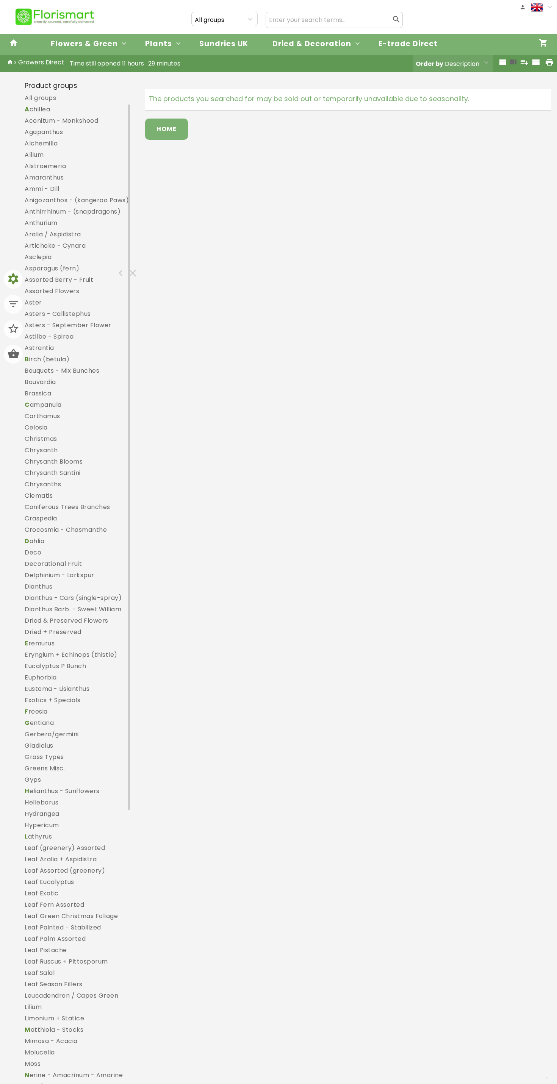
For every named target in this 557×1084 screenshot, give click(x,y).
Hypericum (42, 825)
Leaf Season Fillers (54, 984)
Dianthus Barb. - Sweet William (73, 609)
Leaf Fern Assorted (54, 904)
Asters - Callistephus (58, 313)
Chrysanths (43, 484)
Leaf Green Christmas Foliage (71, 916)
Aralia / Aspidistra (53, 234)
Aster (33, 302)
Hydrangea (42, 813)
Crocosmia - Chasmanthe (66, 529)
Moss (33, 1063)
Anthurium (41, 223)
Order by (429, 63)
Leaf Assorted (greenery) (65, 870)
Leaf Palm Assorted (55, 938)
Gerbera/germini (52, 734)
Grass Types (44, 757)
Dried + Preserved (53, 632)
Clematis (39, 495)
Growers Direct (41, 62)
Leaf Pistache (46, 950)
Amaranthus (44, 177)
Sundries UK (223, 44)
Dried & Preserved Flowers (66, 620)
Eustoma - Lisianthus (57, 688)
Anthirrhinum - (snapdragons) (72, 211)
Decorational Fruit (53, 563)
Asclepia (38, 257)
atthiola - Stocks (54, 1029)
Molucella (40, 1052)
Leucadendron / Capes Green (71, 995)
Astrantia (39, 348)
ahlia (34, 541)
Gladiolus (39, 745)
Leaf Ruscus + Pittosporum (66, 961)
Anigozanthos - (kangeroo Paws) (77, 200)
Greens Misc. (45, 768)
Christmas (41, 438)
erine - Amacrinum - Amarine (74, 1075)
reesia (36, 711)
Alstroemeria (45, 166)
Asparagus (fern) (52, 268)
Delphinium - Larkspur (59, 575)
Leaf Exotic (42, 893)
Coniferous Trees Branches (67, 507)
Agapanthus (44, 132)
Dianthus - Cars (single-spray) (73, 598)
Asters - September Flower (68, 325)
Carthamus (42, 416)
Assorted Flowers (52, 291)
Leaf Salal (40, 972)
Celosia (36, 427)
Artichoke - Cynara (55, 245)
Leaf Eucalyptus (49, 882)
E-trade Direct (408, 44)
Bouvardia (40, 382)
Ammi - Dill (42, 188)
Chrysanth (41, 450)
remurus (40, 643)
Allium (34, 154)
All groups (40, 98)
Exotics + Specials (52, 700)
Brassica (38, 393)
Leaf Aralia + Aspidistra (61, 859)
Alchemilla (41, 143)
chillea (37, 109)
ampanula (43, 404)
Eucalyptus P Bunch (55, 666)
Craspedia (41, 518)
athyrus (38, 836)
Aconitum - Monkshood (61, 120)
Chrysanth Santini (53, 473)
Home (166, 129)
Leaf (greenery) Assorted (65, 847)
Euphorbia (41, 677)
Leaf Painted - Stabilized (63, 927)
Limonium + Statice (54, 1018)
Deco (33, 552)
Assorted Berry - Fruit (59, 279)
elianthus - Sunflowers (62, 791)
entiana (39, 723)
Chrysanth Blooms (54, 461)
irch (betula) (47, 359)
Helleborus (41, 802)
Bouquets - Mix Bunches (62, 370)
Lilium (33, 1007)
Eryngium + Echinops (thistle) (71, 654)
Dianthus (38, 586)
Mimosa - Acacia (51, 1041)
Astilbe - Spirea (49, 336)
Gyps (33, 779)
